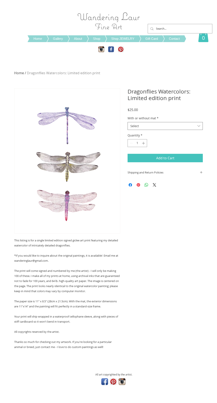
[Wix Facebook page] (111, 49)
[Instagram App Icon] (101, 49)
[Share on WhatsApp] (146, 184)
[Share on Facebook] (130, 184)
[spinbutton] (137, 143)
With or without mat (143, 118)
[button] (203, 35)
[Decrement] (131, 143)
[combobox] (165, 126)
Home (19, 73)
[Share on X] (154, 184)
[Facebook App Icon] (104, 381)
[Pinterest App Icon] (121, 49)
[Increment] (143, 143)
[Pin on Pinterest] (138, 184)
